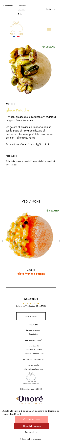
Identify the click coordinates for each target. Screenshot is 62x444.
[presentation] (2, 242)
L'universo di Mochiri (34, 349)
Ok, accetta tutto (31, 419)
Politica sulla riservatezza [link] (31, 439)
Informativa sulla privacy (33, 369)
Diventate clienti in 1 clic (22, 9)
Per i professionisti (33, 330)
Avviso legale (33, 365)
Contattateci (33, 334)
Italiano (49, 9)
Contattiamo (8, 5)
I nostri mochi (33, 345)
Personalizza (31, 432)
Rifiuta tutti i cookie (31, 426)
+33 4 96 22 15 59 (31, 303)
